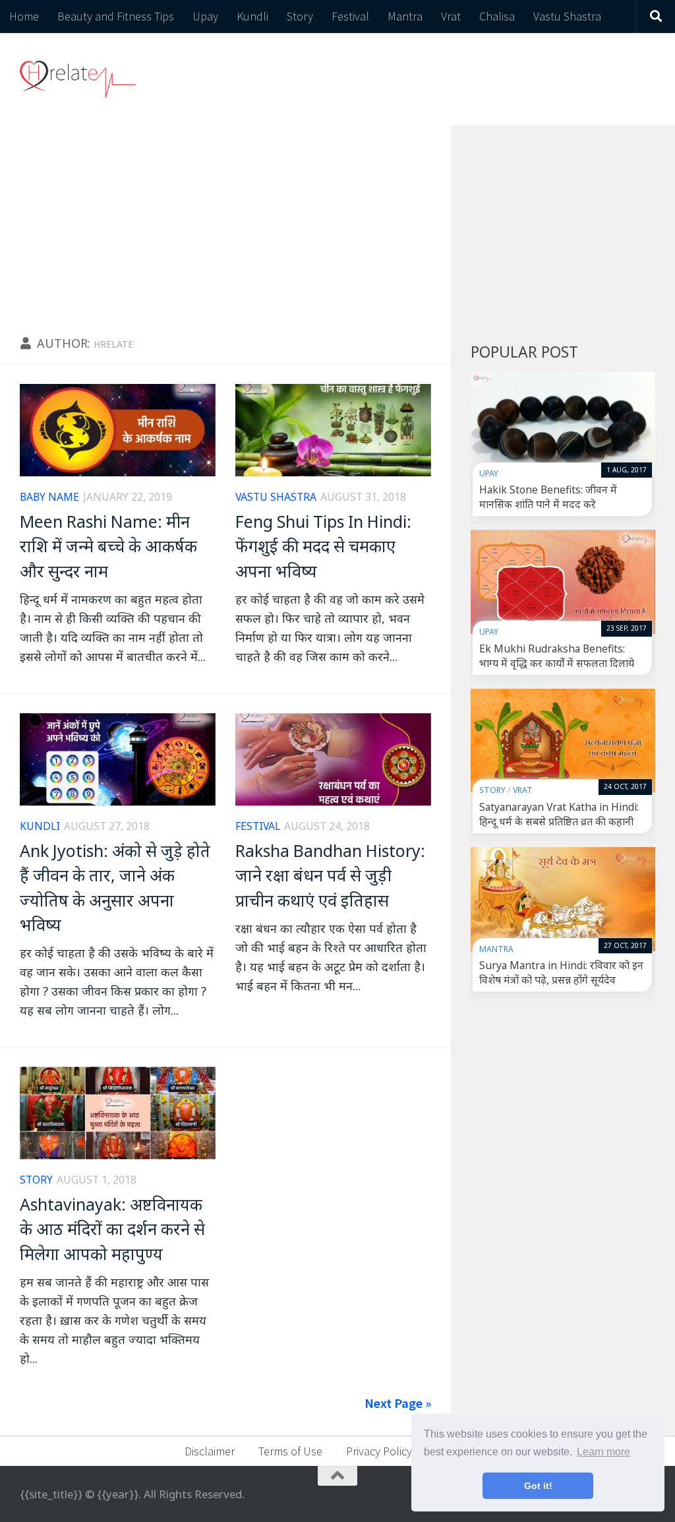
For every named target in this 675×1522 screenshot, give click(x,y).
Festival (350, 16)
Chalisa (497, 16)
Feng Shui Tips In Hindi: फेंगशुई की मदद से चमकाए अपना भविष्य (323, 546)
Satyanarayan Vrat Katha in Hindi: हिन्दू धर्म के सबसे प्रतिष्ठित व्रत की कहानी (559, 814)
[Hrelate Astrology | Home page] (78, 79)
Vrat (451, 16)
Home (24, 16)
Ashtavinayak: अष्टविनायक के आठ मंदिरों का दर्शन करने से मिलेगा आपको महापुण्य (112, 1229)
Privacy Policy (379, 1451)
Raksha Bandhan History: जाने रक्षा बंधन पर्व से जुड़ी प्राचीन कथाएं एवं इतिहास (330, 875)
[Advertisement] (225, 224)
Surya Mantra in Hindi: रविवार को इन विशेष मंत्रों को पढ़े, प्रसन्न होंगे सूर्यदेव (561, 972)
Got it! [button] (538, 1485)
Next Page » (398, 1403)
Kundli (252, 16)
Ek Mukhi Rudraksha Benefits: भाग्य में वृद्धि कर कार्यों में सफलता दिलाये (556, 655)
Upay (205, 16)
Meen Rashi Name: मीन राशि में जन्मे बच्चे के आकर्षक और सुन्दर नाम (108, 546)
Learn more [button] (603, 1451)
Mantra (405, 16)
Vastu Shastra (567, 16)
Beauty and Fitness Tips (115, 16)
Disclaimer (210, 1451)
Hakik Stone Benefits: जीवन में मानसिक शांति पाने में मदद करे (548, 496)
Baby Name (49, 497)
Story (300, 16)
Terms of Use (290, 1451)
